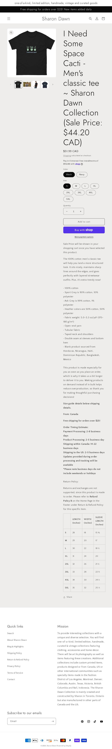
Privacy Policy (13, 666)
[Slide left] (10, 84)
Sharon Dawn (51, 746)
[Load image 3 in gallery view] (36, 84)
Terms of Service (15, 673)
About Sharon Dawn (17, 640)
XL (94, 186)
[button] (9, 18)
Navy (81, 174)
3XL (80, 192)
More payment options (84, 237)
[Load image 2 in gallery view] (27, 84)
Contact (11, 679)
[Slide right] (53, 84)
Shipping (67, 156)
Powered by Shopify (64, 746)
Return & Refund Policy (18, 660)
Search (10, 633)
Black (69, 174)
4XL (91, 192)
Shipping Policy (14, 653)
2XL (68, 192)
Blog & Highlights (15, 646)
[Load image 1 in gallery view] (18, 84)
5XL (68, 199)
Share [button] (69, 597)
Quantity (67, 206)
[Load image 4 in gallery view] (45, 84)
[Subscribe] (52, 721)
